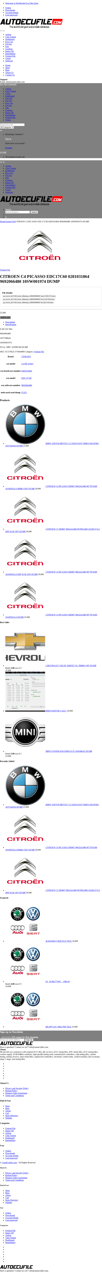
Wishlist (8, 1118)
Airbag (8, 34)
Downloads (10, 10)
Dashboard (9, 39)
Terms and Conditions (14, 1095)
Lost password (11, 15)
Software (9, 61)
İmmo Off (9, 51)
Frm (7, 46)
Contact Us (10, 75)
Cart (7, 1113)
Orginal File (10, 56)
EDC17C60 (26, 378)
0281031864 (26, 371)
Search (8, 209)
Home (7, 65)
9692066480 (26, 385)
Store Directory (11, 1115)
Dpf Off (8, 98)
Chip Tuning (10, 37)
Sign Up (29, 1040)
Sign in (8, 139)
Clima (7, 93)
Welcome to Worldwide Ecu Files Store (21, 3)
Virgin (8, 58)
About (8, 1111)
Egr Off (8, 101)
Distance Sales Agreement (16, 1093)
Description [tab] (10, 322)
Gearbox (9, 49)
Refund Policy (11, 1091)
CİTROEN (26, 356)
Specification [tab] (10, 324)
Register (8, 148)
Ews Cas (9, 103)
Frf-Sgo (8, 44)
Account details (11, 12)
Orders (8, 8)
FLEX (24, 392)
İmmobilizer (10, 54)
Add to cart (5, 317)
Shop (7, 68)
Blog (7, 70)
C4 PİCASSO (27, 364)
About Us (9, 72)
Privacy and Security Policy (17, 1088)
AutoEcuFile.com (9, 1162)
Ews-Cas (9, 42)
